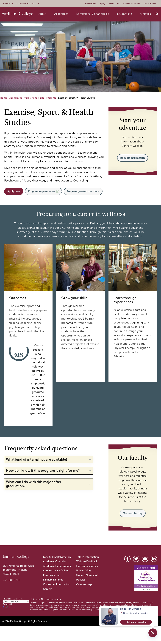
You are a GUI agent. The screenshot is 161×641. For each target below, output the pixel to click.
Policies (80, 579)
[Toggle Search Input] (157, 14)
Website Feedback (86, 561)
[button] (136, 622)
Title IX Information (87, 557)
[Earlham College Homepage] (17, 14)
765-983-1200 (11, 580)
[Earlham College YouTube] (145, 559)
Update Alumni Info (87, 575)
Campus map (84, 584)
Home (3, 97)
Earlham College (18, 621)
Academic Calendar (54, 561)
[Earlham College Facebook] (127, 559)
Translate (13, 607)
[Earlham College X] (136, 559)
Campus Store (51, 575)
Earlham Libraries (53, 579)
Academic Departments (57, 566)
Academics (15, 97)
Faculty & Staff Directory (57, 557)
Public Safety (83, 570)
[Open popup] (152, 632)
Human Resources (87, 566)
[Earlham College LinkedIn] (154, 559)
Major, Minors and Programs (40, 97)
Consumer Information (56, 584)
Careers (47, 589)
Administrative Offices (56, 570)
